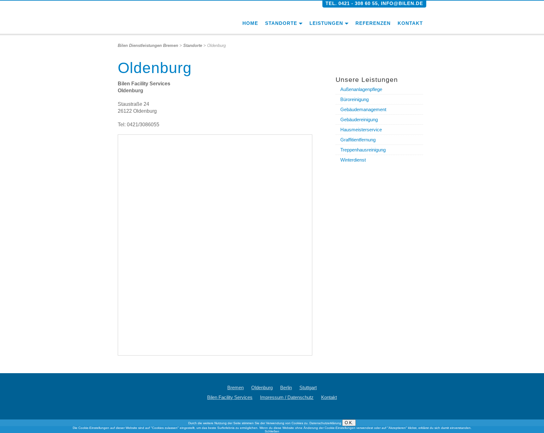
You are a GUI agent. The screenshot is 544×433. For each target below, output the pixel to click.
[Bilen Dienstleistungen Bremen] (154, 17)
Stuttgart (308, 387)
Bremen (235, 387)
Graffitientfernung (358, 139)
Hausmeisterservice (361, 129)
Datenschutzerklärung (325, 423)
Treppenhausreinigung (363, 149)
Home (250, 23)
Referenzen (373, 23)
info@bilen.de (402, 3)
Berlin (286, 387)
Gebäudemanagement (363, 109)
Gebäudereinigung (359, 119)
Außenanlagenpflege (361, 89)
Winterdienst (353, 159)
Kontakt (410, 23)
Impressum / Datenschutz (287, 397)
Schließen (272, 431)
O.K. (349, 422)
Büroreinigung (354, 99)
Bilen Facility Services (229, 397)
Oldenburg (262, 387)
